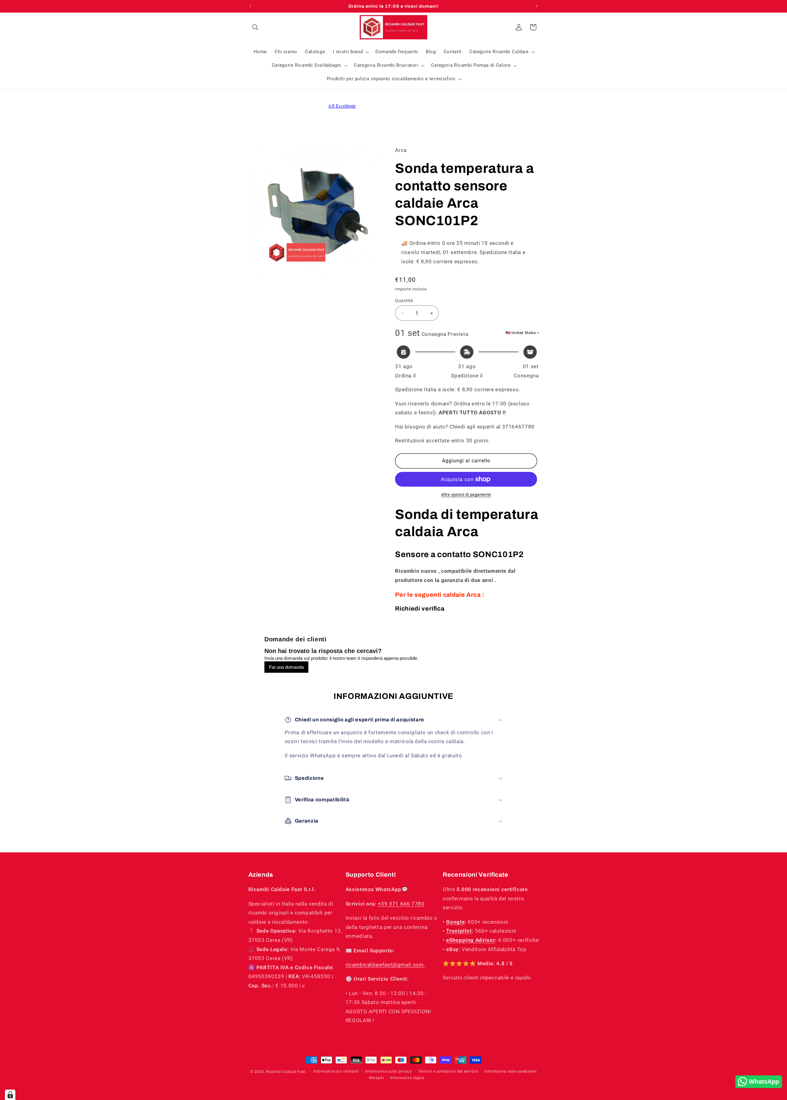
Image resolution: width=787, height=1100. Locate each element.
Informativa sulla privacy (388, 1072)
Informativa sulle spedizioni (510, 1072)
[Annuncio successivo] (537, 6)
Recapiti (376, 1078)
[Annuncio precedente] (250, 6)
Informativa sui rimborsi (336, 1072)
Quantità (404, 300)
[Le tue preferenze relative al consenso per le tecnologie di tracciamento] (10, 1095)
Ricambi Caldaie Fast (286, 1072)
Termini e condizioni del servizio (448, 1072)
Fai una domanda (286, 667)
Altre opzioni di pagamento (466, 494)
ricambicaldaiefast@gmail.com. (385, 965)
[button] (255, 27)
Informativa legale (407, 1078)
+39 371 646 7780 (401, 904)
